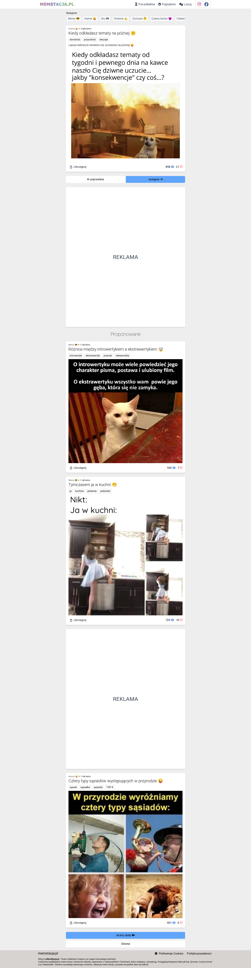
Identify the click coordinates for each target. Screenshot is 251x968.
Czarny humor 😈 (161, 18)
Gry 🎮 (105, 18)
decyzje (104, 39)
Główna (125, 943)
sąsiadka (85, 787)
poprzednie (97, 179)
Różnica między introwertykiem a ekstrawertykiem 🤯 (115, 349)
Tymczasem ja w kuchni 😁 (92, 484)
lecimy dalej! (124, 935)
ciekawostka (122, 355)
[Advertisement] (125, 257)
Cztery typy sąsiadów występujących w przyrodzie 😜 (115, 781)
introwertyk (76, 355)
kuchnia (79, 491)
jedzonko (105, 491)
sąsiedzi (98, 787)
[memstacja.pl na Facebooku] (206, 4)
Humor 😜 (90, 18)
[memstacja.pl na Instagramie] (199, 4)
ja (71, 491)
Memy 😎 (74, 18)
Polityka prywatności (199, 953)
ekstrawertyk (93, 355)
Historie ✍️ (121, 18)
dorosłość (75, 39)
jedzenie (92, 491)
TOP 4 (109, 787)
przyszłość (90, 39)
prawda (108, 355)
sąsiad (73, 787)
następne (154, 179)
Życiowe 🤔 (139, 18)
